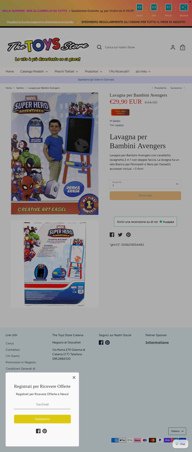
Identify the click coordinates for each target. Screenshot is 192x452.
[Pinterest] (44, 431)
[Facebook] (38, 431)
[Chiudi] (74, 377)
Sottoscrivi (42, 419)
